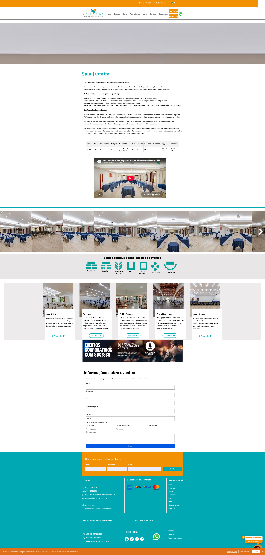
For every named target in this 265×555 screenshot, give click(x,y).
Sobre (171, 491)
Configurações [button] (232, 552)
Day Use (172, 501)
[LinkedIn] (137, 539)
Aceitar (256, 552)
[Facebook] (127, 539)
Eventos (172, 488)
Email (88, 399)
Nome (88, 383)
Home (171, 484)
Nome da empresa (92, 406)
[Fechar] (262, 551)
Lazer (171, 498)
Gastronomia (174, 505)
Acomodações (174, 495)
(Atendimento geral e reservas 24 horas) (98, 509)
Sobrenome (90, 391)
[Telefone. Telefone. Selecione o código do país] (89, 418)
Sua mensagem (91, 432)
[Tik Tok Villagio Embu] (142, 539)
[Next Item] (261, 232)
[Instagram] (132, 539)
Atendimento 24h (254, 541)
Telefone (89, 414)
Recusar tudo (244, 552)
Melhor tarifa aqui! (253, 537)
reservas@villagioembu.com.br (96, 498)
